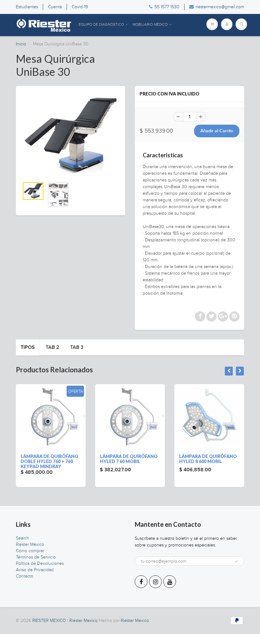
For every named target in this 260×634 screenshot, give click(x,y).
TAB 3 (76, 347)
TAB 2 (52, 347)
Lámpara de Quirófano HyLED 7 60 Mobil (129, 459)
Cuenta (55, 7)
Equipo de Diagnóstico (101, 24)
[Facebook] (141, 581)
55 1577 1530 (166, 7)
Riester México (30, 544)
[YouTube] (169, 581)
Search (22, 538)
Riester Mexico (83, 620)
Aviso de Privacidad (35, 569)
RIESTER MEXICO (49, 620)
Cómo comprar (30, 550)
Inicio (21, 44)
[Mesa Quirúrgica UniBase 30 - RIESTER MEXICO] (70, 135)
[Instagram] (155, 581)
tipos (28, 347)
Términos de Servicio (36, 557)
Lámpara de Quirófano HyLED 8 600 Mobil (208, 459)
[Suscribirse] (236, 561)
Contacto (24, 576)
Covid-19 (80, 7)
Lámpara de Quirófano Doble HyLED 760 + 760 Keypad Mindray (49, 461)
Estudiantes (27, 7)
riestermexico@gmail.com (220, 7)
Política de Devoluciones (40, 563)
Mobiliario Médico (150, 24)
